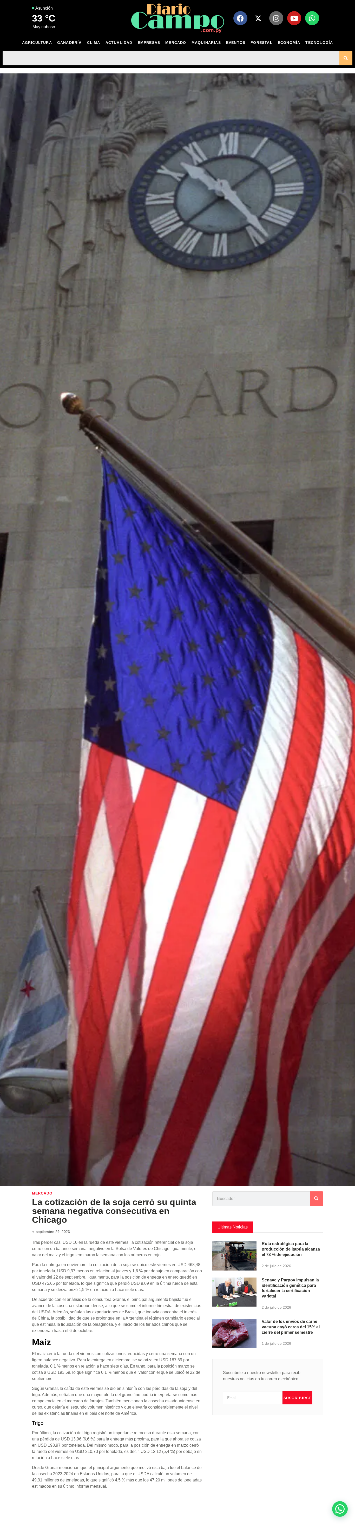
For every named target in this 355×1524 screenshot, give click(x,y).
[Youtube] (294, 18)
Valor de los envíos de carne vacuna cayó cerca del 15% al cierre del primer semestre (291, 1327)
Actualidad (119, 42)
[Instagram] (276, 18)
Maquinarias (206, 42)
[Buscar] (345, 58)
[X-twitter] (258, 18)
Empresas (149, 42)
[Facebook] (240, 18)
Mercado (175, 42)
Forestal (262, 42)
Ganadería (69, 42)
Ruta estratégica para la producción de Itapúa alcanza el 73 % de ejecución (291, 1249)
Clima (93, 42)
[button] (340, 1509)
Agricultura (37, 42)
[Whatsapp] (312, 18)
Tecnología (319, 42)
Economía (289, 42)
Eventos (235, 42)
